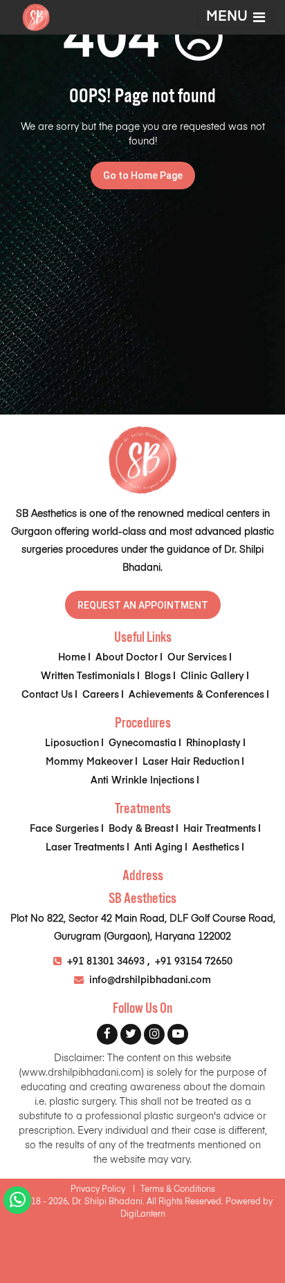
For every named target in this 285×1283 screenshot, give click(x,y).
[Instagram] (154, 1034)
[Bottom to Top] (264, 1202)
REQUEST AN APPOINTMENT (142, 605)
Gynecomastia (142, 743)
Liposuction (72, 743)
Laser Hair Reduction (190, 762)
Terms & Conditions (177, 1190)
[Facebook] (107, 1034)
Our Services (197, 658)
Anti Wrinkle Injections (142, 781)
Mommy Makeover (89, 762)
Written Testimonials (88, 676)
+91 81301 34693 (105, 962)
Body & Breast (141, 829)
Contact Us (47, 695)
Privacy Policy (103, 1190)
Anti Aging (158, 848)
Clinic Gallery (212, 676)
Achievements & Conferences (196, 695)
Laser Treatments (85, 848)
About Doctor (126, 658)
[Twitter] (130, 1034)
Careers (100, 695)
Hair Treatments (219, 829)
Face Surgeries (64, 829)
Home (72, 658)
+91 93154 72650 (193, 962)
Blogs (158, 676)
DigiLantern (142, 1214)
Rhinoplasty (213, 743)
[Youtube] (177, 1034)
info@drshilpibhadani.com (148, 980)
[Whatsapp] (18, 1203)
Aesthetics (215, 848)
